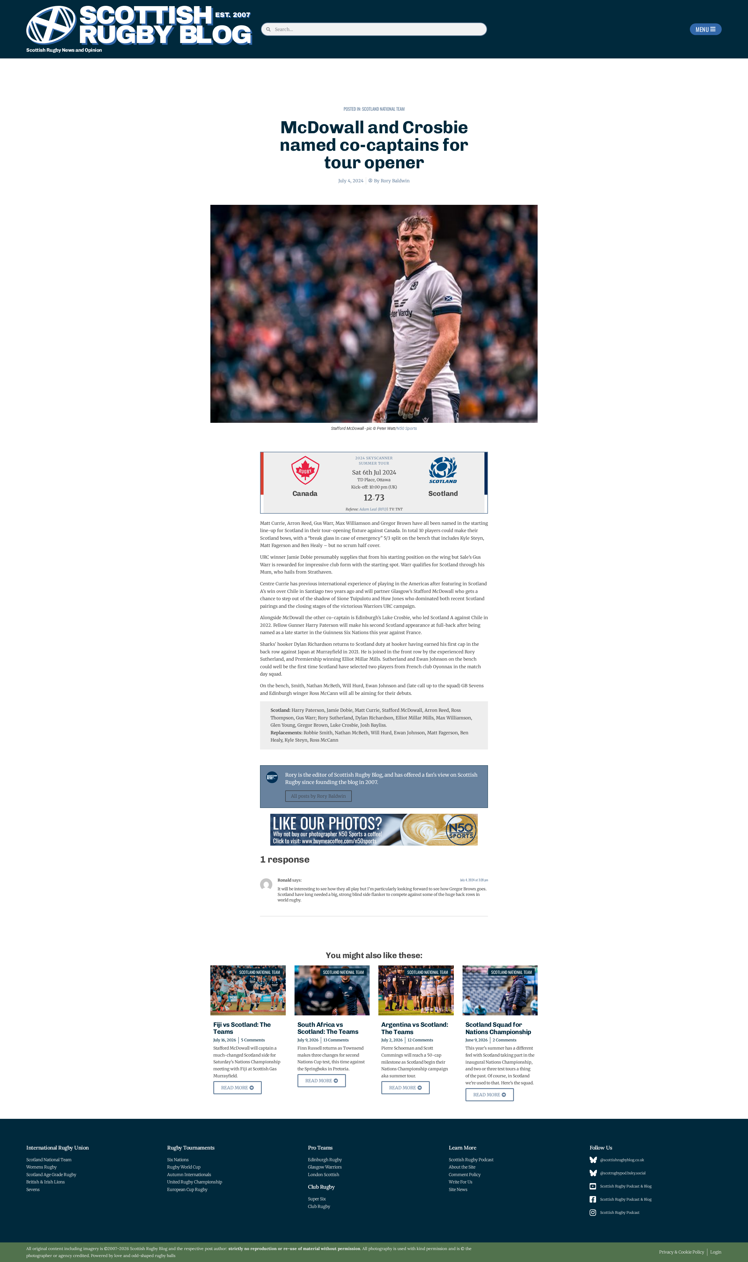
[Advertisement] (374, 86)
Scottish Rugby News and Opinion (64, 50)
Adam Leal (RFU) (373, 509)
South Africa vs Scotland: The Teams (328, 1028)
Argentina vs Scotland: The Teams (414, 1028)
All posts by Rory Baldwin (318, 796)
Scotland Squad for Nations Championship (498, 1028)
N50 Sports (407, 428)
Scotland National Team (383, 108)
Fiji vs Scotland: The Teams (242, 1028)
